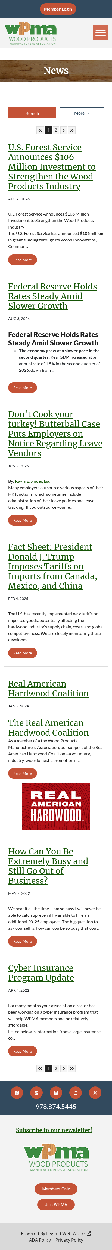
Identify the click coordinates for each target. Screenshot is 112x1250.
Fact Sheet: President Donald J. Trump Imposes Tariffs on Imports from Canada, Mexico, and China (52, 566)
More (79, 112)
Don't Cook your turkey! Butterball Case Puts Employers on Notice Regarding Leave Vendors (55, 433)
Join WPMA (56, 1204)
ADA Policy (40, 1240)
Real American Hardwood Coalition (48, 688)
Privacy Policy (69, 1240)
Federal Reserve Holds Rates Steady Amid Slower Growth (52, 296)
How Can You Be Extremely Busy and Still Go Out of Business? (48, 866)
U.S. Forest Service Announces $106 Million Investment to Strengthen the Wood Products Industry (52, 166)
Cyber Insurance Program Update (41, 973)
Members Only (56, 1189)
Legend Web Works (66, 1233)
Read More (22, 259)
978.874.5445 (56, 1106)
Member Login (58, 8)
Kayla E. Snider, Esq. (33, 481)
